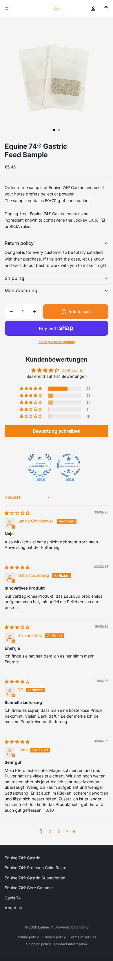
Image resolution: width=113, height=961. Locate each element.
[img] (17, 513)
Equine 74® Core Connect (29, 887)
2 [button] (50, 831)
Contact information (70, 944)
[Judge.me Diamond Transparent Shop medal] (68, 465)
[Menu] (6, 8)
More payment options (57, 342)
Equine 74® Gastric (22, 857)
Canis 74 (13, 897)
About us (13, 907)
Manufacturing (21, 290)
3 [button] (59, 831)
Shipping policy (38, 944)
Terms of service (82, 937)
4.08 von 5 (71, 370)
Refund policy (28, 937)
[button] (31, 389)
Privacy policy (54, 937)
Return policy (19, 243)
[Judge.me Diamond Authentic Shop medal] (39, 465)
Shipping (14, 278)
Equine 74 (46, 927)
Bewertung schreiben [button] (57, 431)
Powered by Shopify (72, 927)
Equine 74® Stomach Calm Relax (35, 867)
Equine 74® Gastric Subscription (35, 877)
